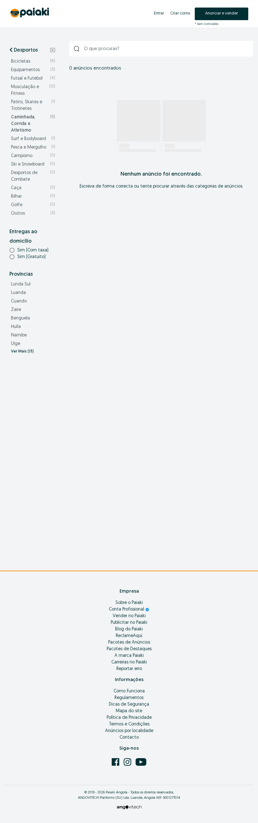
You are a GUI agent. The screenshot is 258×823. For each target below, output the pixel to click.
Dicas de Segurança (129, 704)
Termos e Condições (129, 724)
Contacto (129, 737)
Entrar (159, 13)
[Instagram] (128, 762)
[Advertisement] (32, 458)
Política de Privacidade (129, 717)
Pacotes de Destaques (129, 649)
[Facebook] (116, 762)
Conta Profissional (127, 609)
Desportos (25, 50)
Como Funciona (129, 691)
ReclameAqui (129, 636)
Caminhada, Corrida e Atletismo (33, 124)
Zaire (16, 309)
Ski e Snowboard (33, 164)
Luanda (18, 292)
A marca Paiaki (129, 655)
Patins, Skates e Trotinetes (33, 105)
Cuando (19, 301)
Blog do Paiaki (129, 629)
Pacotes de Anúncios (129, 642)
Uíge (15, 343)
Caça (33, 188)
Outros (33, 213)
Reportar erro (129, 669)
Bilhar (33, 196)
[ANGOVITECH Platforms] (129, 807)
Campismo (33, 156)
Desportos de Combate (33, 176)
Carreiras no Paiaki (129, 662)
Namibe (19, 335)
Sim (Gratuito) (31, 257)
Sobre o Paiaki (129, 602)
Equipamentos (33, 70)
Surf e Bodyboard (33, 139)
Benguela (20, 318)
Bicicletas (33, 61)
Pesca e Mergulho (33, 147)
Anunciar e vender (221, 13)
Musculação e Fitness (33, 90)
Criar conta (180, 13)
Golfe (33, 205)
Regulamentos (129, 698)
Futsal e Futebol (33, 78)
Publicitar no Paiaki (129, 622)
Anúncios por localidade (129, 731)
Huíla (16, 326)
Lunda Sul (21, 284)
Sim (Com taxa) (32, 250)
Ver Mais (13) (22, 351)
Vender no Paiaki (129, 616)
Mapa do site (129, 711)
